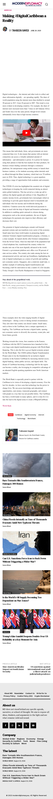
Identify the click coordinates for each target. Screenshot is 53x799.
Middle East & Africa (9, 554)
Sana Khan (7, 487)
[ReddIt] (28, 38)
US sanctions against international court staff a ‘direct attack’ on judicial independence (39, 670)
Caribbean (18, 415)
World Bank (7, 405)
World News (7, 476)
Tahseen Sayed (20, 31)
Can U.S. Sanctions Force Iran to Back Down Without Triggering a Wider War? (24, 560)
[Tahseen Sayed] (5, 29)
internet (41, 415)
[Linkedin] (22, 38)
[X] (11, 38)
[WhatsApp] (17, 38)
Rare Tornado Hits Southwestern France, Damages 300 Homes (23, 482)
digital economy (30, 415)
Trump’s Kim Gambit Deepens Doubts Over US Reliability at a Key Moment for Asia (25, 638)
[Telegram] (34, 38)
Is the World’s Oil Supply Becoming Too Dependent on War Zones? (22, 599)
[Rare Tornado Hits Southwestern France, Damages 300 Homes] (26, 465)
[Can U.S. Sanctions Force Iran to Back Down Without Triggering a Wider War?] (26, 543)
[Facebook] (5, 38)
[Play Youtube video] (26, 132)
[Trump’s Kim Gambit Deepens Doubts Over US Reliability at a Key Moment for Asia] (26, 621)
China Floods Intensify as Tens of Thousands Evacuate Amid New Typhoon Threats (25, 521)
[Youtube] (33, 725)
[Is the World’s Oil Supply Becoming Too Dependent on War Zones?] (26, 582)
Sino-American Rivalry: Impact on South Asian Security (13, 669)
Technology (21, 418)
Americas (8, 10)
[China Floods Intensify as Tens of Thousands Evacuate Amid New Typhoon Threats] (26, 504)
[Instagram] (12, 725)
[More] (40, 38)
